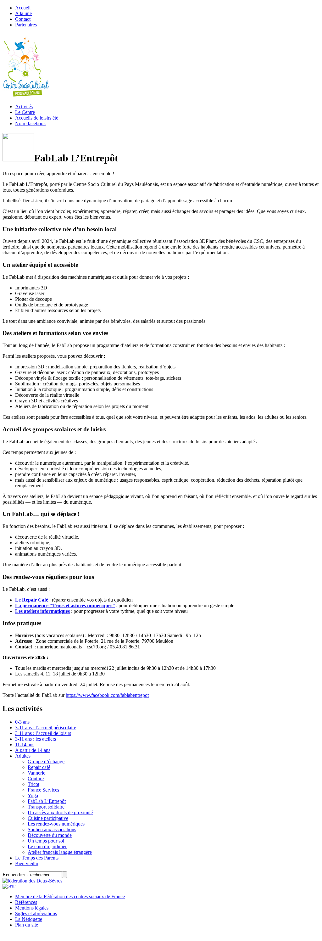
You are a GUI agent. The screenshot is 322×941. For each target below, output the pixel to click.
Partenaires (26, 24)
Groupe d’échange (46, 761)
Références (26, 902)
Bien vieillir (26, 863)
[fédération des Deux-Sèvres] (32, 880)
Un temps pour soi (46, 840)
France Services (43, 790)
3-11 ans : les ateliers (35, 739)
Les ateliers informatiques (42, 611)
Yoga (33, 795)
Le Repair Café (31, 599)
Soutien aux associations (52, 829)
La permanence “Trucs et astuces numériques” (65, 605)
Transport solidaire (46, 806)
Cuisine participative (48, 818)
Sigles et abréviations (36, 913)
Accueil (23, 7)
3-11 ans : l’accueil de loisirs (43, 733)
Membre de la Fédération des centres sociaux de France (70, 896)
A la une (23, 13)
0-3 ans (22, 722)
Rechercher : (15, 874)
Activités (24, 106)
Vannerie (36, 773)
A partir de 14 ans (32, 750)
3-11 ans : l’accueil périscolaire (45, 727)
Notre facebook (30, 123)
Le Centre (25, 112)
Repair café (39, 767)
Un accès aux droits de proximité (60, 812)
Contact (23, 19)
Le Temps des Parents (36, 857)
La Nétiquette (28, 919)
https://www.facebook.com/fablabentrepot (107, 695)
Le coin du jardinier (47, 846)
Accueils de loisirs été (36, 117)
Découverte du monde (50, 835)
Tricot (33, 784)
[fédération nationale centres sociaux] (9, 886)
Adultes (23, 756)
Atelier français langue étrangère (60, 852)
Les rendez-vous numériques (56, 823)
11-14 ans (24, 744)
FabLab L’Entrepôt (47, 801)
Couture (36, 778)
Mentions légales (31, 907)
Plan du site (26, 924)
